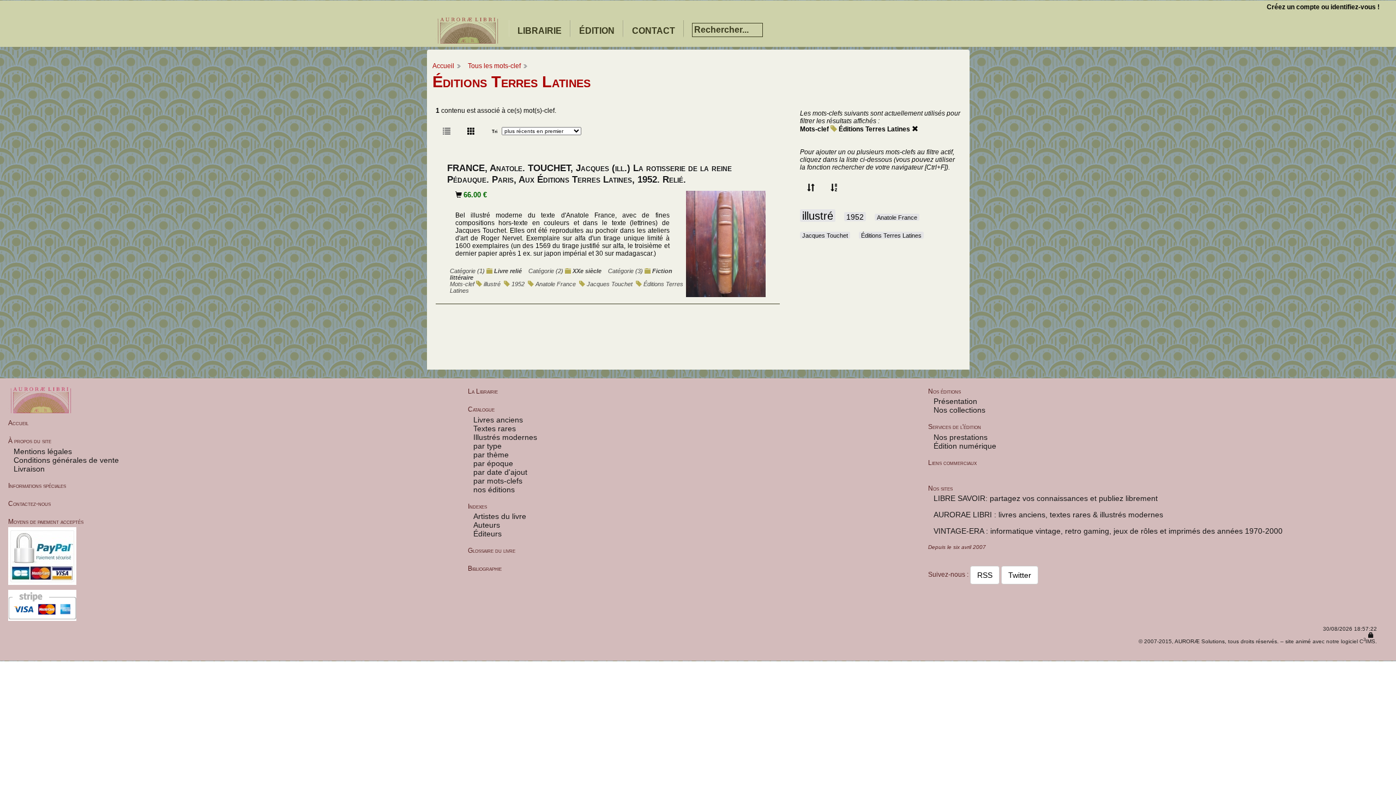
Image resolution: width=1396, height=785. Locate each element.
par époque (493, 463)
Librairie (540, 30)
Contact (653, 30)
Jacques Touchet (610, 284)
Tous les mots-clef (494, 66)
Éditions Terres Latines (874, 129)
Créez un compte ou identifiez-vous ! (1323, 7)
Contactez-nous (29, 504)
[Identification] (1371, 635)
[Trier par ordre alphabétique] (834, 188)
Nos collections (959, 410)
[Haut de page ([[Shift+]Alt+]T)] (1387, 777)
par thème (491, 454)
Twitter (1019, 575)
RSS (984, 575)
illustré (492, 284)
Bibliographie (485, 568)
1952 (518, 284)
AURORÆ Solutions (1200, 641)
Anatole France (555, 284)
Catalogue (481, 409)
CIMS (1367, 641)
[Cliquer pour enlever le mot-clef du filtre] (915, 129)
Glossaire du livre (491, 550)
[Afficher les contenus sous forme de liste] (447, 131)
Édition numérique (965, 446)
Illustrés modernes (505, 437)
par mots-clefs (497, 480)
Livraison (29, 468)
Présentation (955, 401)
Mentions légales (43, 451)
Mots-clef (814, 129)
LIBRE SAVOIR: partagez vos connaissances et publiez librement (1046, 498)
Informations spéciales (37, 486)
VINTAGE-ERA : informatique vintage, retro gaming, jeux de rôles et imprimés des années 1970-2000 (1108, 531)
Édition (597, 30)
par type (487, 446)
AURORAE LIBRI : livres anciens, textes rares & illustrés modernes (1048, 514)
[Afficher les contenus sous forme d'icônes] (471, 131)
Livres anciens (498, 419)
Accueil (443, 66)
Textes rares (494, 428)
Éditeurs (487, 533)
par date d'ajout (500, 472)
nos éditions (494, 489)
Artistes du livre (499, 516)
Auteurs (486, 525)
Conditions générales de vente (66, 460)
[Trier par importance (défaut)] (811, 188)
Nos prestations (961, 437)
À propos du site (29, 441)
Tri (494, 131)
